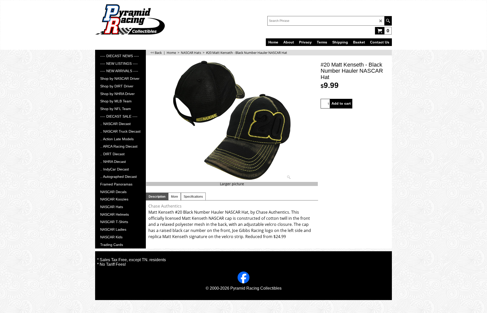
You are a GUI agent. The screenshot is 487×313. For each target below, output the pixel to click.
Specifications (193, 196)
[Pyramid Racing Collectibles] (130, 19)
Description (157, 196)
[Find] (388, 20)
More (174, 196)
